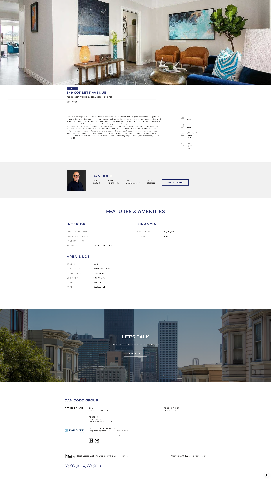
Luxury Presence (119, 456)
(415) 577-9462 (113, 183)
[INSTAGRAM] (78, 466)
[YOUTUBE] (84, 466)
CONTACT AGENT (175, 182)
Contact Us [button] (135, 354)
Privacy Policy (199, 456)
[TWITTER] (67, 466)
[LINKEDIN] (89, 466)
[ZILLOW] (95, 466)
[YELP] (101, 466)
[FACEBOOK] (72, 466)
